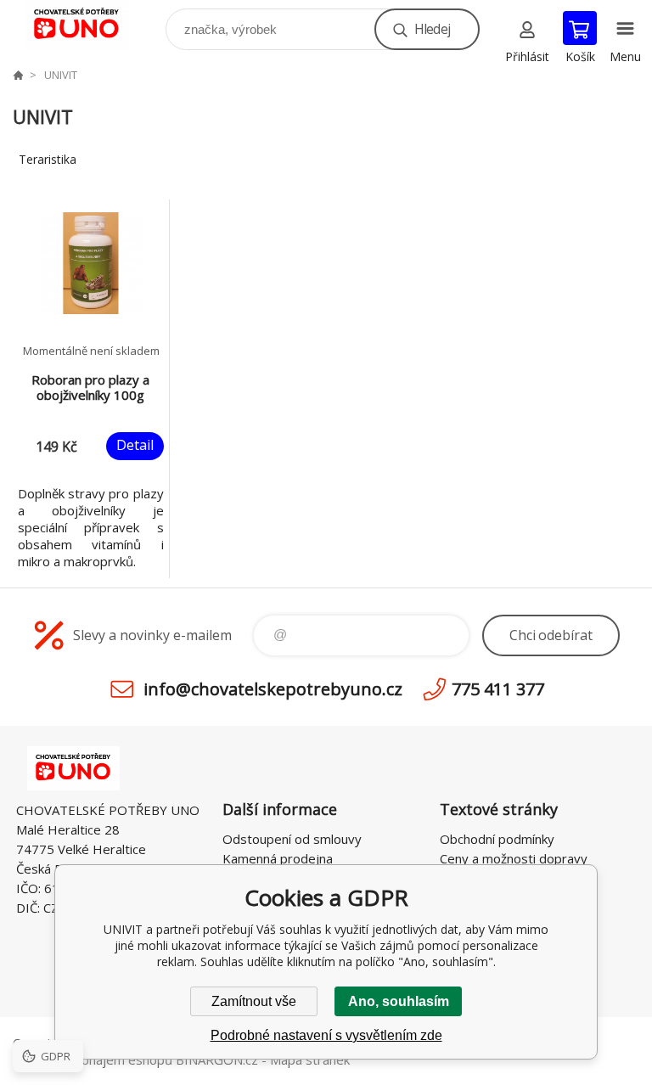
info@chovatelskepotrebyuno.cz (272, 688)
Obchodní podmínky (497, 838)
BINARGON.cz (217, 1059)
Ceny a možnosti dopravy (513, 858)
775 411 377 (498, 688)
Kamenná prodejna (277, 858)
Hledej (432, 29)
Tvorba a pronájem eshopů (92, 1059)
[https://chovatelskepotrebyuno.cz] (18, 75)
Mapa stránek (310, 1059)
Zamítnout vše (253, 1001)
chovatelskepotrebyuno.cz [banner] (88, 25)
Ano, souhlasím (398, 1001)
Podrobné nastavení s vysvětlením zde (326, 1035)
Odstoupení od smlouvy (292, 838)
